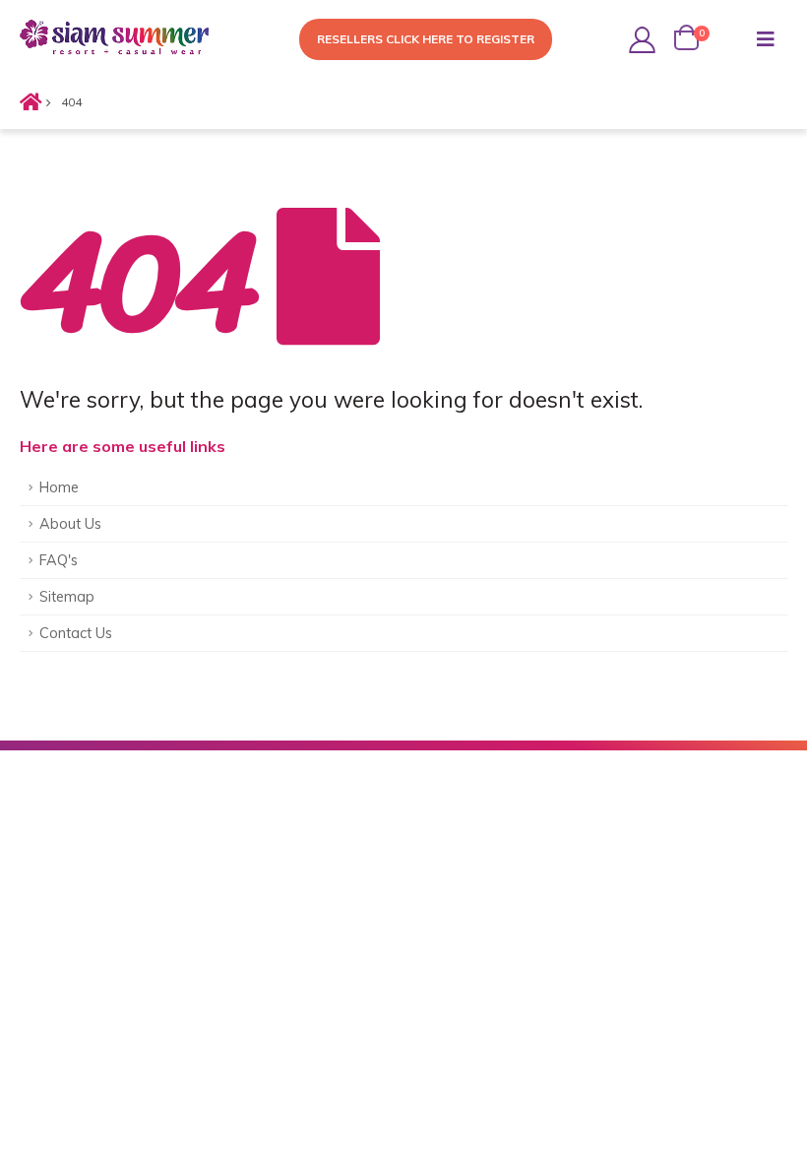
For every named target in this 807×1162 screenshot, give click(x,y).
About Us (70, 524)
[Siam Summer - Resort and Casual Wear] (118, 40)
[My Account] (642, 40)
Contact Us (75, 633)
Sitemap (66, 597)
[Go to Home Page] (26, 102)
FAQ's (58, 560)
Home (59, 487)
